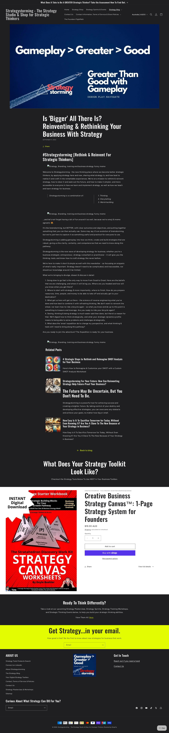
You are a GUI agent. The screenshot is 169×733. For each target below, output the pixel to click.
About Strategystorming (15, 669)
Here (91, 617)
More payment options (110, 558)
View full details (144, 567)
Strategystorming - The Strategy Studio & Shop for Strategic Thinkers (80, 727)
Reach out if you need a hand (127, 661)
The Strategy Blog (13, 673)
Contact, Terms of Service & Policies (20, 682)
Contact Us (10, 686)
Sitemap (9, 694)
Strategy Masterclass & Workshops (19, 690)
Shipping (88, 529)
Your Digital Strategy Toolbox (17, 677)
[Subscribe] (102, 645)
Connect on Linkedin (14, 665)
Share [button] (47, 146)
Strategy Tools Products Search (18, 661)
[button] (115, 9)
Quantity (88, 533)
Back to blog (86, 450)
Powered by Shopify (110, 727)
